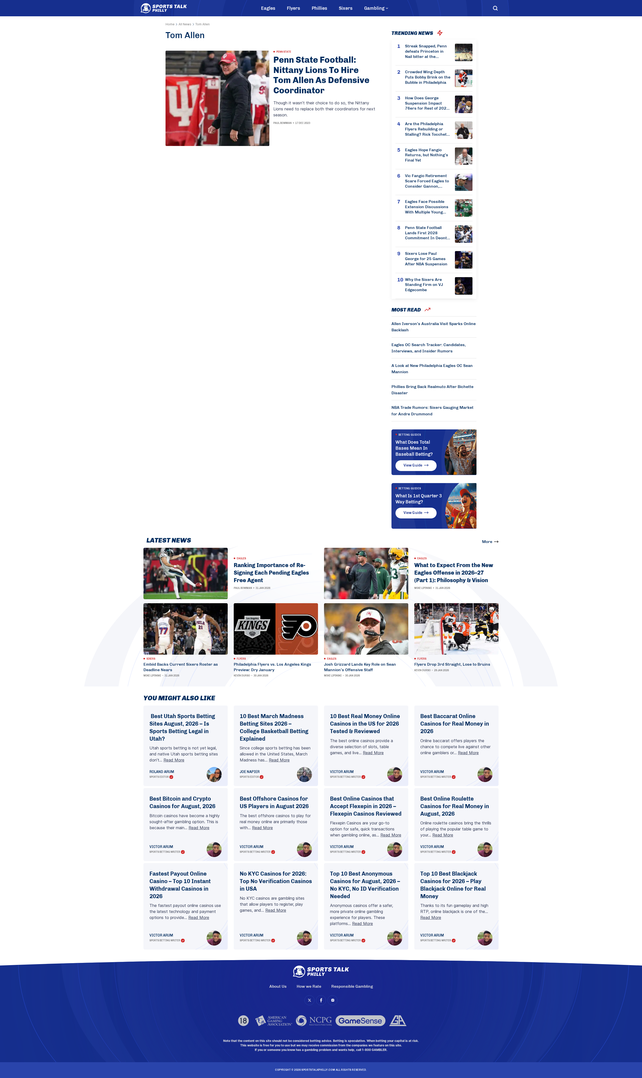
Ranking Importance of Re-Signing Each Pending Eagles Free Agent (271, 572)
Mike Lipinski (423, 588)
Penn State (283, 51)
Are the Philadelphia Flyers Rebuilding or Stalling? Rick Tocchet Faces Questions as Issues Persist (426, 129)
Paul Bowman (282, 123)
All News (185, 24)
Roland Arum (161, 772)
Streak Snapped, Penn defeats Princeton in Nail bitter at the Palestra (426, 51)
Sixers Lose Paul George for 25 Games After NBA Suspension (426, 258)
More (487, 541)
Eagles (268, 8)
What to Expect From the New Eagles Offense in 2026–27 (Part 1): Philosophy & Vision (453, 572)
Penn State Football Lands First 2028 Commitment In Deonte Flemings (427, 233)
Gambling (374, 8)
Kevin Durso (242, 675)
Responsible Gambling (352, 986)
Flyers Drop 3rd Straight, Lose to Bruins (452, 664)
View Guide (413, 465)
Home (170, 24)
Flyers (293, 8)
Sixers (346, 8)
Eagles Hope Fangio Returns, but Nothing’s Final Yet (426, 155)
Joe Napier (250, 772)
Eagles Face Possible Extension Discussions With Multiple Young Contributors (426, 207)
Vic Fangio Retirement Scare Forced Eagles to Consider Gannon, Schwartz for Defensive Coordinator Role (427, 181)
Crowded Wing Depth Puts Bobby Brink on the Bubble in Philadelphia (427, 77)
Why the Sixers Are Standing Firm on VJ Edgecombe (424, 284)
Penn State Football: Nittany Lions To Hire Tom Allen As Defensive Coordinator (321, 75)
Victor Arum (342, 772)
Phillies (319, 8)
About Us (278, 986)
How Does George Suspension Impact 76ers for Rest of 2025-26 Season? (427, 103)
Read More (174, 759)
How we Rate (309, 986)
